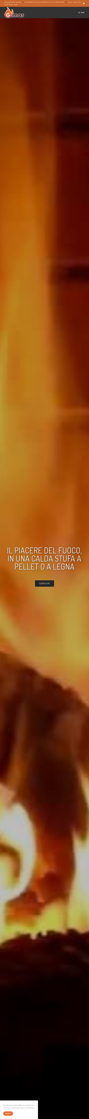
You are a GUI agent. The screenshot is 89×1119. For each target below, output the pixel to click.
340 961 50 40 (45, 2)
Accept (8, 1113)
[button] (44, 583)
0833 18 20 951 (59, 2)
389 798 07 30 (31, 2)
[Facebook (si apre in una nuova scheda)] (83, 3)
